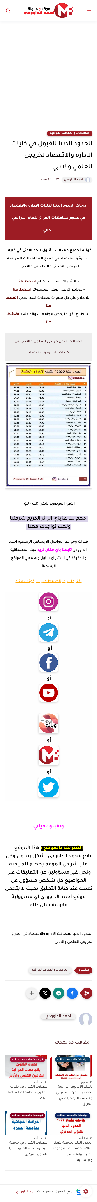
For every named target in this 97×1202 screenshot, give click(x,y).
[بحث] (8, 10)
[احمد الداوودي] (48, 10)
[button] (72, 993)
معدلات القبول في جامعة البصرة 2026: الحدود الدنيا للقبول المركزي (28, 1148)
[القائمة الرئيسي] (89, 10)
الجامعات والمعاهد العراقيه (69, 133)
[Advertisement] (48, 78)
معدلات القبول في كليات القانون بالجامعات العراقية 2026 (27, 1093)
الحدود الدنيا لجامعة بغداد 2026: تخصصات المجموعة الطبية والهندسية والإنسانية (72, 1151)
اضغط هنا (27, 282)
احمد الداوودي (73, 179)
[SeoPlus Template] (78, 1192)
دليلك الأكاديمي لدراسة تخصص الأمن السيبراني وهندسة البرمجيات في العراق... (74, 1095)
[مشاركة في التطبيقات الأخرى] (31, 993)
